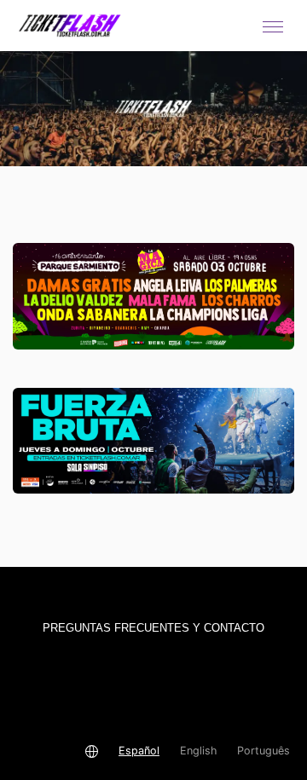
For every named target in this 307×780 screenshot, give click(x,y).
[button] (273, 26)
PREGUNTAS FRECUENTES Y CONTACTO (153, 628)
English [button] (198, 750)
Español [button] (139, 750)
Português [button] (263, 750)
